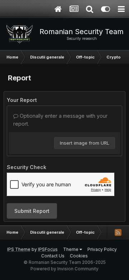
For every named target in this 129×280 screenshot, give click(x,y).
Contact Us (52, 255)
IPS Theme (18, 249)
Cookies (79, 255)
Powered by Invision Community (64, 268)
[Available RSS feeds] (118, 232)
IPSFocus (48, 249)
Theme (71, 249)
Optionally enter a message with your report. (60, 120)
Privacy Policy (102, 249)
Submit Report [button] (31, 211)
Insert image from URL (84, 143)
